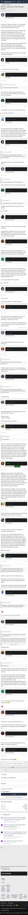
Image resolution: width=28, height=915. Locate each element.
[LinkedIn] (11, 767)
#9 (26, 223)
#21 (26, 526)
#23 (26, 598)
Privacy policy (9, 905)
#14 (26, 338)
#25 (26, 658)
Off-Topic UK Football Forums (10, 822)
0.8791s (18, 912)
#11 (26, 265)
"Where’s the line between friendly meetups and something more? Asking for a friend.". (14, 818)
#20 (26, 509)
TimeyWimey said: (6, 152)
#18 (26, 432)
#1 (26, 21)
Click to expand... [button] (14, 644)
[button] (2, 1)
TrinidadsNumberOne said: (8, 84)
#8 (26, 196)
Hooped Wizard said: (6, 663)
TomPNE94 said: (5, 179)
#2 (26, 65)
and (8, 113)
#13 (26, 313)
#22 (26, 561)
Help (14, 905)
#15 (26, 355)
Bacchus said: (5, 565)
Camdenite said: (5, 602)
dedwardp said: (5, 436)
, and (11, 615)
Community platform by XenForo (13, 908)
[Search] (26, 1)
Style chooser (3, 903)
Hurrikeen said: (5, 200)
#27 (26, 718)
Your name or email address (8, 777)
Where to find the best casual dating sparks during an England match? (14, 825)
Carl (26, 809)
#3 (26, 80)
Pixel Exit (7, 910)
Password (3, 783)
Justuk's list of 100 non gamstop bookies (3, 888)
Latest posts (6, 814)
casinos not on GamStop (8, 896)
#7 (26, 175)
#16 (26, 382)
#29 (26, 755)
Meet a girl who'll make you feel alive (13, 841)
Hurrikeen (4, 10)
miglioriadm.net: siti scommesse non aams (14, 896)
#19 (26, 469)
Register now (19, 797)
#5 (26, 125)
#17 (26, 408)
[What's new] (23, 1)
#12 (26, 295)
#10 (26, 247)
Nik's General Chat (7, 843)
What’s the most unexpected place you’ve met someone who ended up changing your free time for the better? (15, 833)
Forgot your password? (7, 789)
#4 (26, 106)
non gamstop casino (25, 896)
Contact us (3, 905)
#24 (26, 627)
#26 (26, 697)
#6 (26, 148)
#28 (26, 739)
